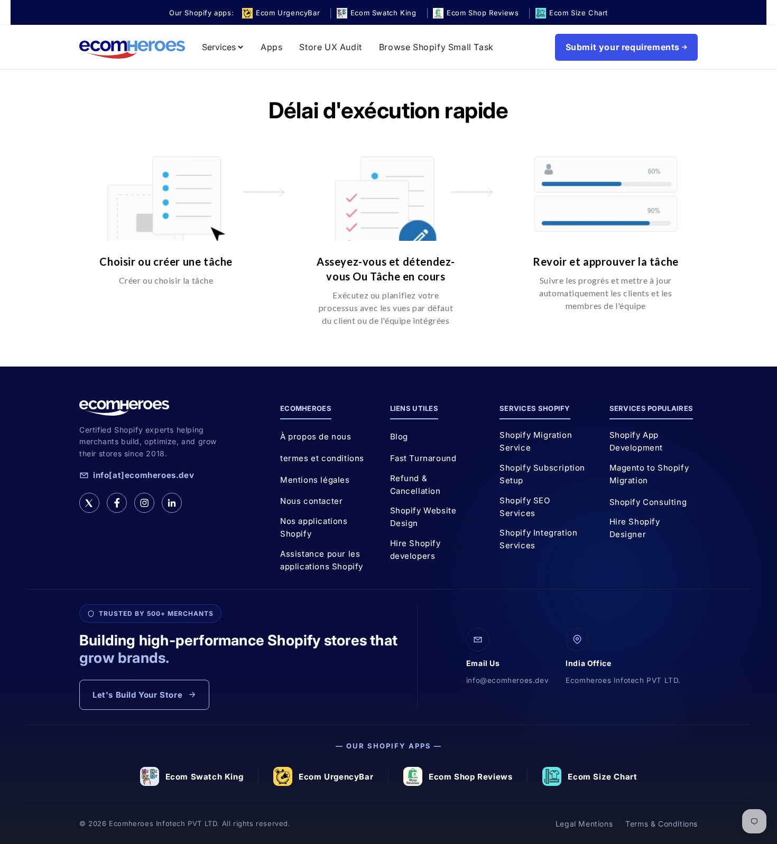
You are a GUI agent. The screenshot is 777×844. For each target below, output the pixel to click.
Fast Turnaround (423, 458)
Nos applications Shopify (314, 527)
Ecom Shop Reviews (470, 777)
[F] (117, 503)
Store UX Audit (330, 47)
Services (219, 47)
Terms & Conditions (661, 823)
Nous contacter (311, 501)
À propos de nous (316, 437)
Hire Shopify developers (415, 549)
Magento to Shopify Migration (649, 474)
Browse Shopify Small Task (436, 47)
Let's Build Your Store (137, 695)
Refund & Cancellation (415, 484)
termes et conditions (322, 458)
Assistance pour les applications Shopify (321, 560)
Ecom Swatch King (204, 777)
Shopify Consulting (648, 502)
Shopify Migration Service (536, 441)
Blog (399, 437)
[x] (89, 503)
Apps (271, 47)
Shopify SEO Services (525, 506)
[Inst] (144, 503)
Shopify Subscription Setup (542, 474)
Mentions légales (315, 480)
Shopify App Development (636, 441)
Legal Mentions (584, 823)
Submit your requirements (623, 47)
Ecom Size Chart (602, 777)
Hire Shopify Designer (634, 528)
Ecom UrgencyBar (336, 777)
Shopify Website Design (423, 516)
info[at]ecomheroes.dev (143, 475)
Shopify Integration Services (538, 539)
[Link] (172, 503)
